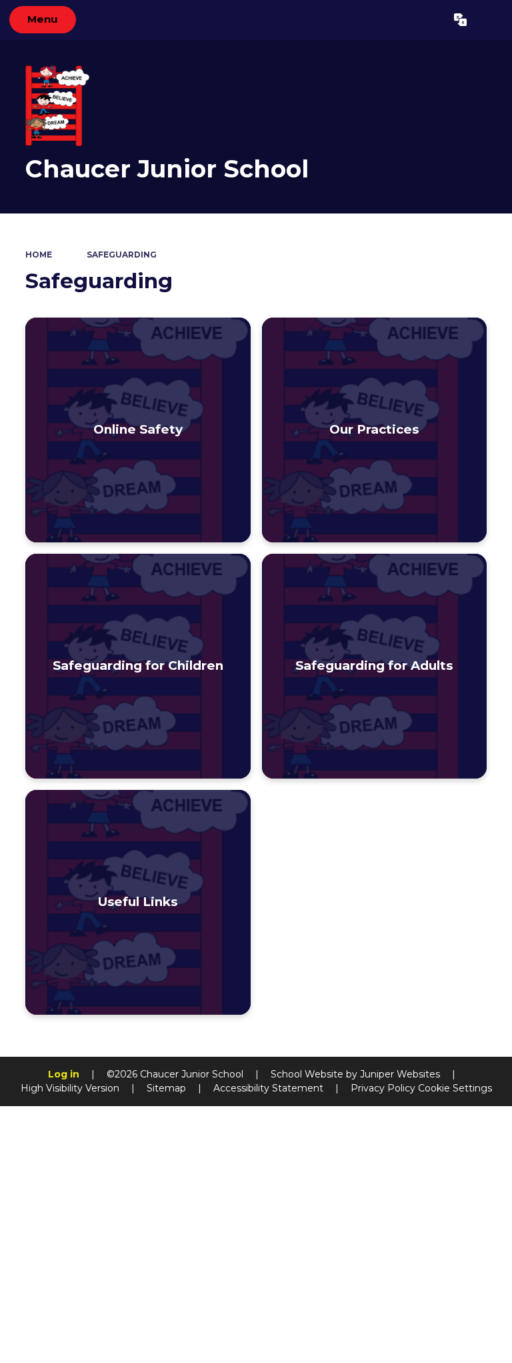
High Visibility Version (70, 1088)
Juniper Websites (400, 1074)
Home (38, 255)
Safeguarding (122, 255)
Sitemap (166, 1088)
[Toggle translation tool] (460, 20)
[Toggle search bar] (489, 20)
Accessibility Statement (268, 1088)
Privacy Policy (383, 1088)
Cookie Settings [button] (455, 1088)
